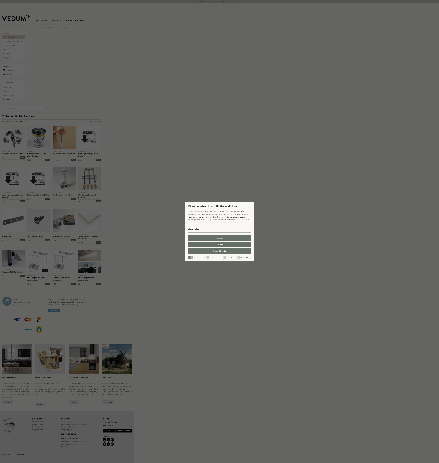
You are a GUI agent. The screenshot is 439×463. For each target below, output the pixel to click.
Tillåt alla (219, 238)
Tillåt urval (220, 244)
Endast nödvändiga (219, 251)
